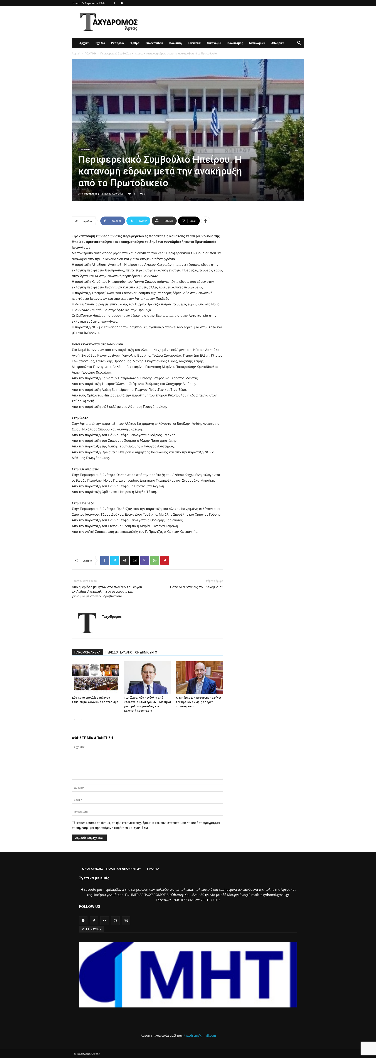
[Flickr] (104, 920)
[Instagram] (115, 920)
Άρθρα (135, 43)
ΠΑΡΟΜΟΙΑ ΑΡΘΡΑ (87, 652)
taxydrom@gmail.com (200, 1035)
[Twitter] (114, 560)
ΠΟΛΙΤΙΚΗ (90, 53)
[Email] (134, 560)
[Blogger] (83, 920)
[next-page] (81, 719)
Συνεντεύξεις (154, 43)
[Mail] (122, 3)
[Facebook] (114, 3)
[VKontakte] (126, 920)
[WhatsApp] (154, 560)
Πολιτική (175, 43)
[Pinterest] (164, 560)
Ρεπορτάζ (117, 43)
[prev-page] (74, 719)
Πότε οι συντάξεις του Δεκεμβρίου (196, 587)
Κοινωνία (194, 43)
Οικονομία (214, 43)
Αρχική (84, 43)
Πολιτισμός (235, 43)
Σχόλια (100, 43)
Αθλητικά (277, 43)
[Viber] (144, 560)
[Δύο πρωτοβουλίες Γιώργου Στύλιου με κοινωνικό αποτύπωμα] (95, 677)
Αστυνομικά (257, 43)
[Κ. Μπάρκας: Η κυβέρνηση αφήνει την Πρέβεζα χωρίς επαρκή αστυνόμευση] (199, 677)
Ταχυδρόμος (91, 193)
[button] (299, 43)
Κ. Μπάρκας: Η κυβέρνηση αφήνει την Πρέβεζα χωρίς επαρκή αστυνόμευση (198, 702)
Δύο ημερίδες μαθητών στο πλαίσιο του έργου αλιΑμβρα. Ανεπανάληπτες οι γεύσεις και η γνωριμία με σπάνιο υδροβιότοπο (107, 591)
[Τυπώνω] (124, 560)
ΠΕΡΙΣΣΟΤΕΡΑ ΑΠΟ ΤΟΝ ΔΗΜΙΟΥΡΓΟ (131, 652)
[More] (205, 221)
